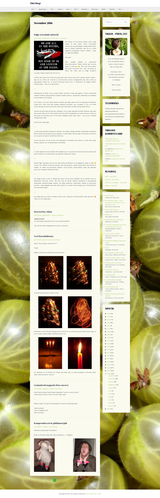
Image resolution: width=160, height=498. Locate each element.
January (111, 406)
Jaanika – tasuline (111, 179)
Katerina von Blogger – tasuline (115, 182)
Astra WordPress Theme (93, 494)
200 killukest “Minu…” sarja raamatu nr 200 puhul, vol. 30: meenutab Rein (115, 202)
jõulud (53, 38)
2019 (108, 334)
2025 (108, 316)
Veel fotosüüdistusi (43, 236)
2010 (108, 362)
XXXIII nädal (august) (112, 209)
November (111, 379)
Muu (120, 9)
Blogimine (108, 214)
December (111, 376)
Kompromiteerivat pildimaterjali (50, 423)
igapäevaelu (46, 38)
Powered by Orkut (43, 211)
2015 (108, 346)
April (110, 400)
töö (57, 38)
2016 (108, 343)
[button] (35, 9)
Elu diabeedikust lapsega (113, 280)
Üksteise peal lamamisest (113, 263)
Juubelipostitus (110, 275)
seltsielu (45, 427)
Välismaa (84, 9)
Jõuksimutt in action (111, 270)
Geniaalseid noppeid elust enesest (51, 385)
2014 (108, 349)
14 (66, 480)
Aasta (107, 248)
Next (95, 480)
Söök (75, 9)
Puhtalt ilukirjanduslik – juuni (114, 258)
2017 (108, 340)
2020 (108, 331)
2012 (108, 356)
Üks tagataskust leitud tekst (114, 253)
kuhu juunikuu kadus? (112, 234)
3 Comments (53, 427)
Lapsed (59, 9)
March (110, 403)
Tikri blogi (35, 3)
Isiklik (103, 9)
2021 (108, 328)
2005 (108, 409)
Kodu (68, 9)
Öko (52, 9)
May (109, 397)
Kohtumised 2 (109, 195)
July (109, 391)
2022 (108, 325)
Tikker (107, 139)
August (110, 388)
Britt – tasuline (110, 176)
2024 (108, 319)
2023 (108, 322)
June (110, 394)
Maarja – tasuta (110, 185)
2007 (108, 371)
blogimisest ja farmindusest (114, 219)
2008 (108, 368)
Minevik (111, 9)
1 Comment (63, 38)
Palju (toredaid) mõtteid (46, 34)
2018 (108, 337)
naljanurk (45, 389)
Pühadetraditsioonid (111, 287)
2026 (108, 313)
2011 (108, 359)
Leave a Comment (57, 215)
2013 (108, 353)
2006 (108, 374)
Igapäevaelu (42, 9)
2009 (108, 365)
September (112, 385)
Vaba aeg (94, 9)
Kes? (32, 9)
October (111, 382)
